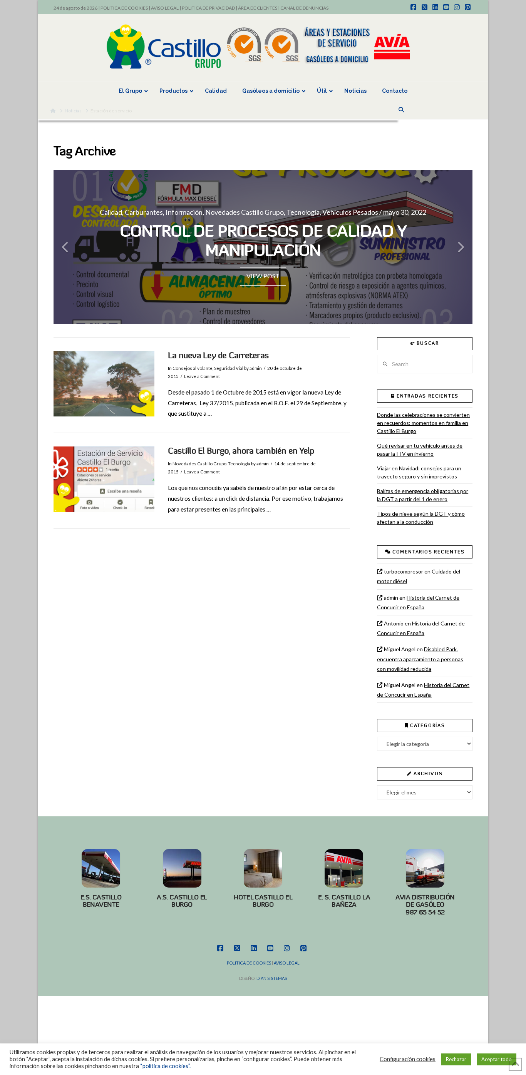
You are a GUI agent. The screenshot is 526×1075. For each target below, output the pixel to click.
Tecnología (239, 463)
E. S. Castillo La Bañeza (344, 901)
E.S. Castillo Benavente (101, 901)
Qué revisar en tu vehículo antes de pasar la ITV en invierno (419, 449)
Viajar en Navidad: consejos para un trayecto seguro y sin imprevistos (419, 472)
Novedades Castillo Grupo (199, 463)
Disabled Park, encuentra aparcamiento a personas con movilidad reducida (420, 659)
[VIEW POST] (104, 383)
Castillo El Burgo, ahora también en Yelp (241, 451)
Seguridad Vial (228, 368)
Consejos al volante (193, 368)
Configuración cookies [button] (408, 1059)
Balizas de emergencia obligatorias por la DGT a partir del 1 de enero (422, 495)
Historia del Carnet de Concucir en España (418, 602)
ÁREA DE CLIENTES (257, 8)
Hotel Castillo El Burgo (263, 901)
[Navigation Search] (402, 110)
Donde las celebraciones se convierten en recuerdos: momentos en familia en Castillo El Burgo (423, 422)
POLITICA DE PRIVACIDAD (208, 8)
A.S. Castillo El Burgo (182, 901)
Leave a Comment (202, 376)
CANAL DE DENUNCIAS (304, 8)
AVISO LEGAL (165, 8)
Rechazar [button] (456, 1059)
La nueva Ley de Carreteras (218, 355)
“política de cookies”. (165, 1066)
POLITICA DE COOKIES (124, 8)
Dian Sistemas (271, 978)
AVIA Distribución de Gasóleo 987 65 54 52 (424, 904)
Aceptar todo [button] (496, 1059)
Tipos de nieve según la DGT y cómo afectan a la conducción (421, 517)
